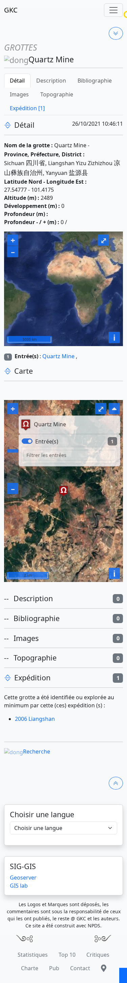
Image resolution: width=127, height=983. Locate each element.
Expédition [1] (27, 108)
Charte (29, 968)
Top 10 (67, 954)
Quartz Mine (58, 356)
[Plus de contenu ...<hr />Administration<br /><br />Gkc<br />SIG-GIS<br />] (116, 33)
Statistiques (33, 954)
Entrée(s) (46, 441)
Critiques (97, 954)
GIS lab (19, 885)
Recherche (36, 751)
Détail (17, 80)
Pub (54, 968)
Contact (80, 968)
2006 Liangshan (35, 719)
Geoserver (23, 877)
